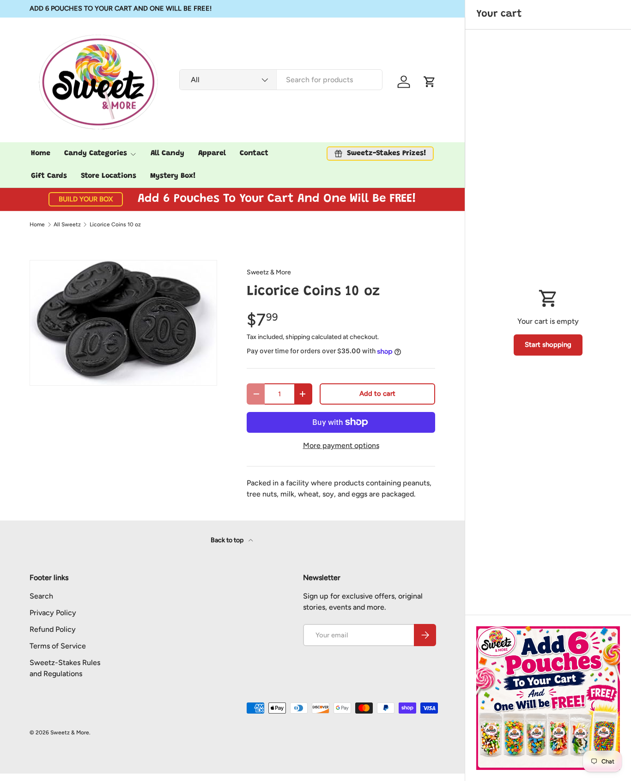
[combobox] (281, 80)
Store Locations (108, 176)
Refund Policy (53, 629)
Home (40, 153)
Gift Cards (49, 176)
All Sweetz (67, 224)
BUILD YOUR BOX (86, 199)
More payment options (341, 445)
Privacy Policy (53, 612)
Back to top (228, 540)
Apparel (212, 153)
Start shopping (548, 344)
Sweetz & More (269, 272)
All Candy (167, 153)
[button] (429, 82)
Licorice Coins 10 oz (115, 224)
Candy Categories (95, 153)
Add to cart (377, 393)
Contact (254, 153)
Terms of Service (58, 646)
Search (41, 596)
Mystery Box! (173, 176)
